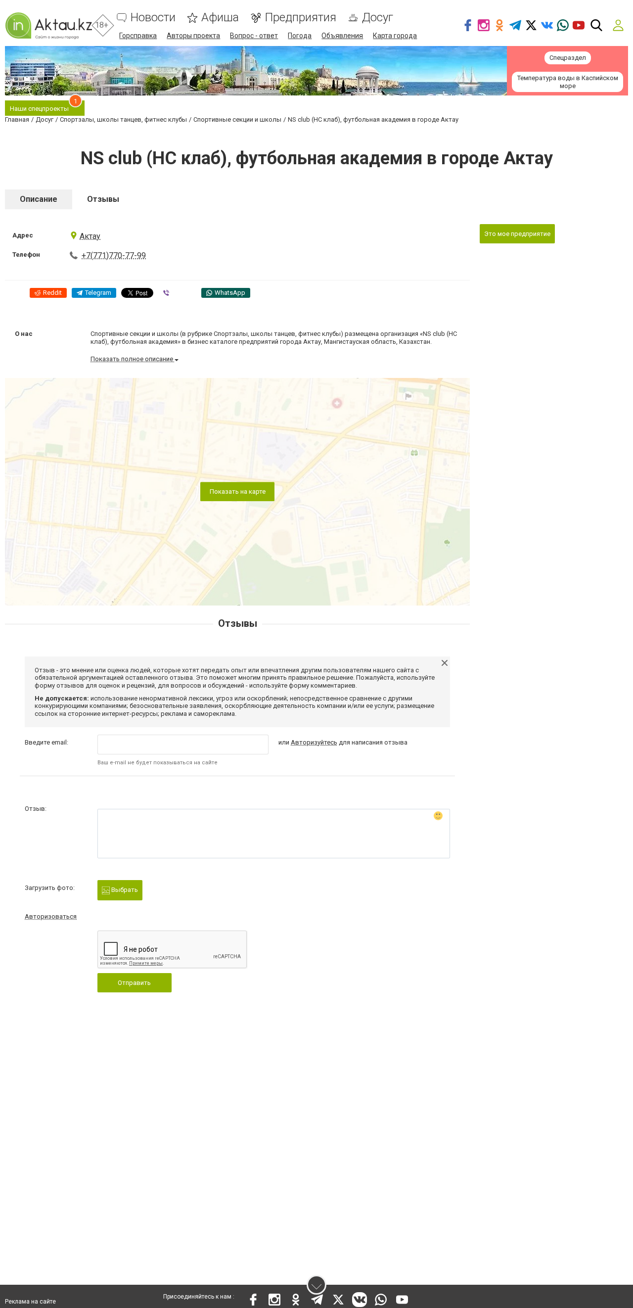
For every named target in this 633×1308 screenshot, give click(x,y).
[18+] (48, 25)
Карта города (395, 36)
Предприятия (300, 17)
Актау (90, 236)
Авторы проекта (193, 36)
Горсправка (138, 36)
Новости (153, 17)
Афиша (220, 17)
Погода (300, 36)
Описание (38, 199)
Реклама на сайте (30, 1301)
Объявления (342, 36)
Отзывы (103, 199)
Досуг (377, 17)
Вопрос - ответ (254, 36)
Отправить (134, 982)
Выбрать (124, 889)
